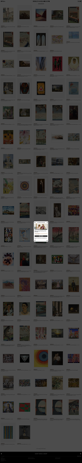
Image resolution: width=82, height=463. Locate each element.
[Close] (47, 222)
